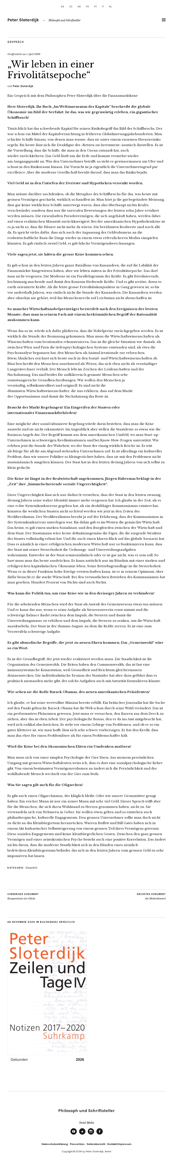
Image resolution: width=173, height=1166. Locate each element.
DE (62, 6)
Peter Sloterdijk (23, 19)
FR (87, 6)
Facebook (99, 1134)
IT (103, 6)
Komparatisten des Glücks (23, 896)
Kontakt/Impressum (119, 1144)
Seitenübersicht (96, 1144)
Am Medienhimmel (151, 896)
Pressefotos (77, 1144)
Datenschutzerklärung (55, 1144)
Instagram (91, 1134)
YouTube (73, 1134)
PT (95, 6)
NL (110, 6)
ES (71, 6)
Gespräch (15, 41)
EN (79, 6)
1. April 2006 (33, 54)
